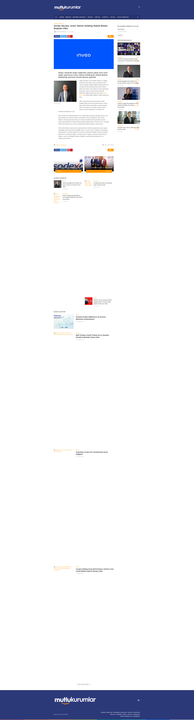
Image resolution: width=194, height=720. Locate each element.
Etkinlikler (136, 714)
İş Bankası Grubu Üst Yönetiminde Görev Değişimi (92, 453)
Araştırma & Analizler (79, 17)
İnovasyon (137, 712)
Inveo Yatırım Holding (109, 144)
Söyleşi (112, 17)
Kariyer (62, 17)
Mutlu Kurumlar (61, 31)
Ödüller (97, 17)
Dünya (124, 714)
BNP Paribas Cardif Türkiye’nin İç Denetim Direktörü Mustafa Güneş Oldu (92, 336)
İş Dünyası (105, 17)
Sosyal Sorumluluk (123, 17)
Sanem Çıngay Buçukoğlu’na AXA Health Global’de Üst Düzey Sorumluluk (72, 197)
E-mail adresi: (121, 29)
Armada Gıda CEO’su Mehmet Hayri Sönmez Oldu (103, 184)
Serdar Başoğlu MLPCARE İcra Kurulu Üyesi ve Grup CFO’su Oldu (72, 184)
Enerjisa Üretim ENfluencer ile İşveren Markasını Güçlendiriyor (91, 318)
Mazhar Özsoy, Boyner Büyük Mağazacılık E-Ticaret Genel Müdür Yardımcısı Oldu (103, 301)
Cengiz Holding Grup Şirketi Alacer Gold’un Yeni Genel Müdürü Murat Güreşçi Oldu (95, 570)
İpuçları (90, 17)
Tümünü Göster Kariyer (83, 684)
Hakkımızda (136, 716)
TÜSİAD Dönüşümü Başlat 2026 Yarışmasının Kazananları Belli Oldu (128, 60)
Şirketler (68, 17)
